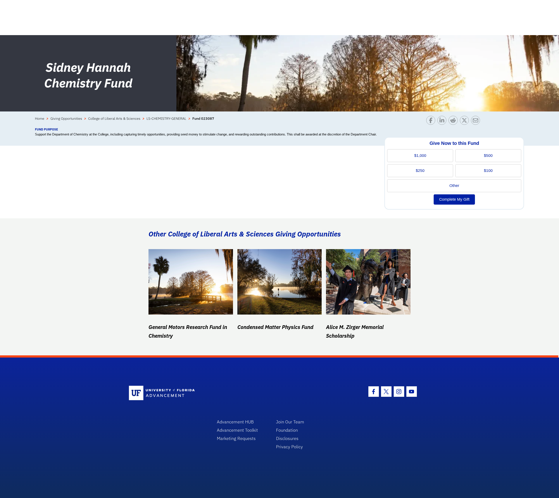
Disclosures (287, 438)
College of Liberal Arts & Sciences (114, 118)
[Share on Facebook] (431, 121)
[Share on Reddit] (454, 121)
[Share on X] (465, 121)
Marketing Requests (236, 438)
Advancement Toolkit (237, 430)
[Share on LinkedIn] (443, 121)
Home (39, 118)
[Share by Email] (476, 121)
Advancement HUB (235, 422)
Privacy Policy (289, 447)
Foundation (287, 430)
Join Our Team (290, 422)
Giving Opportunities (66, 118)
